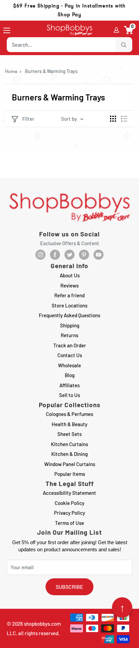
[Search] (123, 44)
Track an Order (69, 345)
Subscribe (69, 586)
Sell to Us (69, 395)
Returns (69, 335)
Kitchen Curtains (69, 444)
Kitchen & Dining (69, 454)
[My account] (116, 30)
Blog (70, 375)
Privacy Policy (69, 513)
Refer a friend (69, 295)
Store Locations (69, 305)
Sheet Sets (69, 434)
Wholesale (69, 365)
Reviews (69, 285)
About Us (70, 275)
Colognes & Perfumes (69, 414)
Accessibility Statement (69, 493)
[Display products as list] (124, 119)
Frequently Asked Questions (69, 315)
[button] (128, 30)
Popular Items (69, 474)
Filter (28, 119)
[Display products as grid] (113, 119)
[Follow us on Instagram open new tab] (40, 255)
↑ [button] (122, 607)
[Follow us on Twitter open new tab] (69, 255)
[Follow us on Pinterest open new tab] (84, 255)
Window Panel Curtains (69, 464)
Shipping (69, 325)
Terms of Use (69, 523)
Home (11, 71)
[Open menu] (6, 30)
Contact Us (69, 355)
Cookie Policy (69, 503)
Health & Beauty (69, 424)
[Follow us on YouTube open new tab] (98, 255)
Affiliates (69, 385)
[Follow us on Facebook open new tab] (55, 255)
